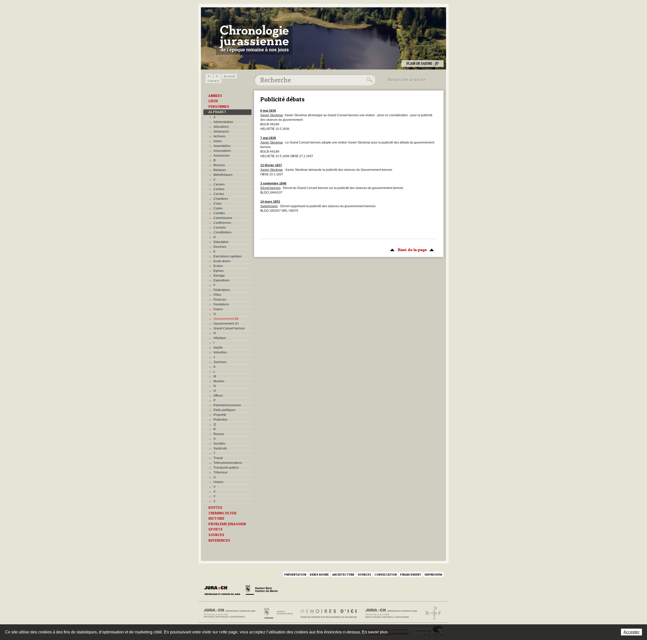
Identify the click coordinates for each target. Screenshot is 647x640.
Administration (223, 122)
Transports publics (226, 467)
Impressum (433, 574)
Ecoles (218, 266)
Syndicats (220, 448)
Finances (220, 299)
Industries (220, 352)
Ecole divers (222, 261)
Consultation (385, 574)
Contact (213, 81)
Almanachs (221, 131)
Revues (219, 434)
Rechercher (369, 80)
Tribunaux (220, 472)
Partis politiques (225, 410)
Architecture (343, 574)
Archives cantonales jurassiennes (231, 613)
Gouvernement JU (226, 323)
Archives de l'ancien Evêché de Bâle (432, 613)
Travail (218, 458)
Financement (410, 574)
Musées (219, 381)
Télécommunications (228, 463)
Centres (219, 189)
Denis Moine (319, 574)
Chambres (221, 199)
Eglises (219, 271)
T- (217, 76)
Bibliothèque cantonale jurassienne (391, 613)
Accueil (229, 76)
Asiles (218, 141)
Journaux (220, 362)
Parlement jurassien (227, 405)
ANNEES (215, 95)
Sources (364, 574)
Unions (218, 482)
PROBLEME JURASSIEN (227, 524)
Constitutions (223, 232)
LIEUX (213, 101)
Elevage (219, 275)
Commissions (223, 218)
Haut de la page (407, 249)
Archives (219, 136)
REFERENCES (219, 540)
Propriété (220, 415)
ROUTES (215, 507)
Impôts (218, 347)
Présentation (295, 574)
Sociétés (219, 443)
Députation (221, 242)
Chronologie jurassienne (254, 38)
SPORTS (216, 529)
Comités (219, 213)
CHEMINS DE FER (223, 513)
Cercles (219, 194)
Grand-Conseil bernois (229, 328)
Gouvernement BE (226, 319)
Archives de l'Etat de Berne (278, 613)
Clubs (218, 203)
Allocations (221, 127)
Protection (220, 419)
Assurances (222, 155)
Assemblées (222, 146)
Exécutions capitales (228, 256)
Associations (222, 151)
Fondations (221, 304)
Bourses (219, 165)
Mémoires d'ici (329, 613)
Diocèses (220, 247)
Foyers (218, 309)
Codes (218, 208)
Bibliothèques (223, 175)
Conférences (222, 223)
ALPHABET (217, 112)
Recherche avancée (407, 79)
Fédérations (222, 290)
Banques (220, 170)
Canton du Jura (223, 590)
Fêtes (217, 295)
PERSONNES (219, 106)
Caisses (219, 184)
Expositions (221, 280)
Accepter (631, 632)
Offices (218, 395)
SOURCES (216, 535)
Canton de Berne (261, 590)
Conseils (220, 227)
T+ (209, 76)
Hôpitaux (220, 338)
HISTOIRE (216, 518)
